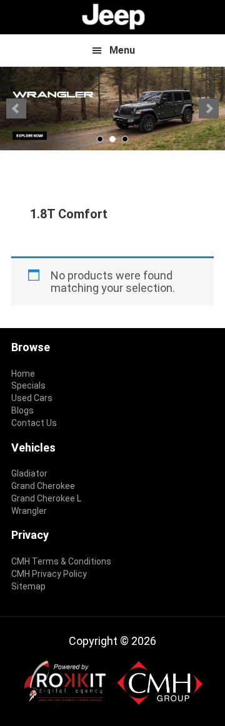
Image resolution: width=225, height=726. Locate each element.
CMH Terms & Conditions (61, 561)
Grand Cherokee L (46, 498)
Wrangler (29, 511)
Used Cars (31, 398)
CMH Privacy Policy (49, 574)
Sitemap (28, 586)
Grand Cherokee (43, 486)
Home (23, 374)
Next (209, 109)
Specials (28, 385)
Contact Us (34, 423)
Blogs (22, 410)
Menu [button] (122, 50)
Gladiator (29, 473)
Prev (16, 109)
